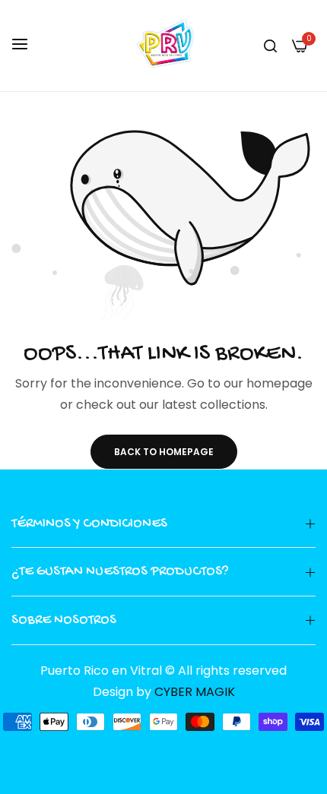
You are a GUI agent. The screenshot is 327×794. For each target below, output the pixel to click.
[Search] (270, 45)
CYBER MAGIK (194, 692)
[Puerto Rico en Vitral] (163, 45)
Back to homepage (164, 451)
